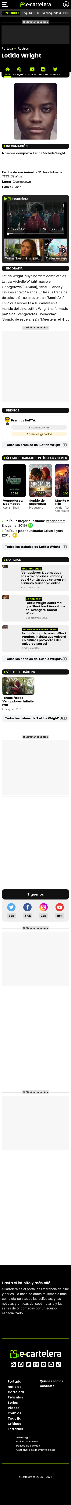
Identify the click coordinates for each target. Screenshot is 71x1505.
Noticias (14, 1387)
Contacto (47, 1386)
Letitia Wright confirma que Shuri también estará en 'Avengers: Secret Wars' (45, 608)
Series (13, 1402)
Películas (15, 1397)
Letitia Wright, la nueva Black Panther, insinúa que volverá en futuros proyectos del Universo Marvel (44, 638)
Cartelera (16, 1392)
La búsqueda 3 (51, 13)
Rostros (23, 48)
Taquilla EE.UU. (31, 13)
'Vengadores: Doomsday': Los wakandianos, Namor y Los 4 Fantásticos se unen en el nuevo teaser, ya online (43, 577)
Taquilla (14, 1418)
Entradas (15, 1429)
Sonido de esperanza (37, 502)
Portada (7, 48)
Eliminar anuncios (37, 22)
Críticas (14, 1423)
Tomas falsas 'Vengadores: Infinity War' (18, 701)
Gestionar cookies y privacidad (35, 1450)
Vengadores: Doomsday (13, 502)
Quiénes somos (51, 1381)
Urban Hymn (53, 531)
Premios (14, 1413)
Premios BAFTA (23, 420)
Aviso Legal (23, 1437)
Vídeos (14, 1408)
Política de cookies (28, 1445)
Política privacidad (27, 1441)
